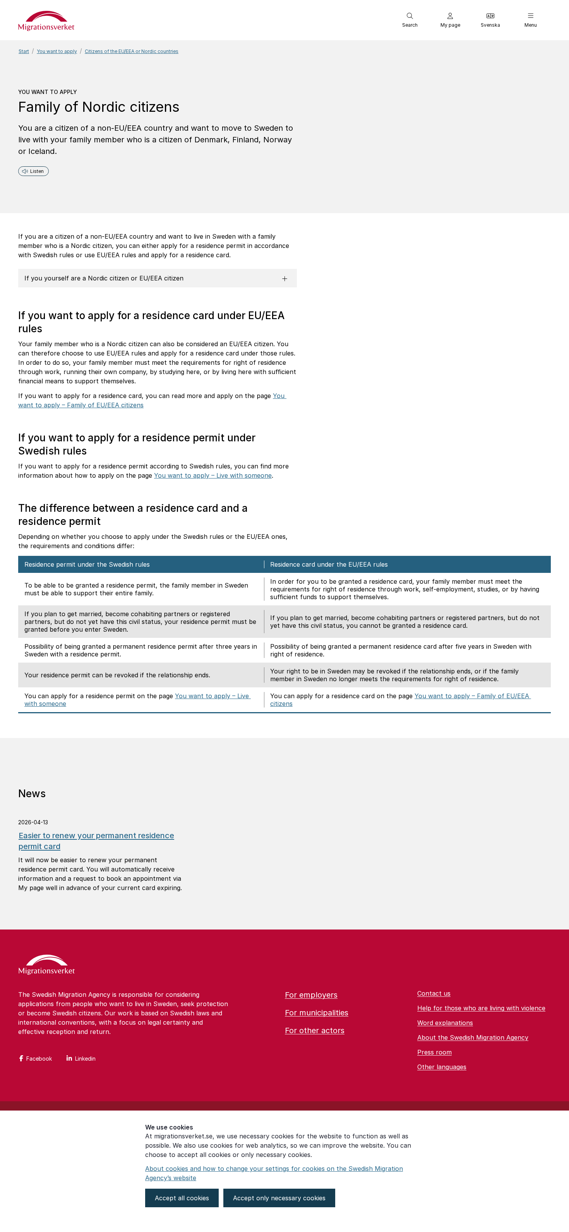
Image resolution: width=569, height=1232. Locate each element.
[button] (410, 20)
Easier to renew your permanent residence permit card (96, 841)
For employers (311, 995)
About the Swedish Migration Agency (472, 1037)
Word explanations (445, 1023)
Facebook (39, 1058)
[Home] (47, 965)
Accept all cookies (182, 1198)
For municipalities (316, 1012)
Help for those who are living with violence (481, 1008)
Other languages (441, 1067)
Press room (434, 1052)
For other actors (314, 1030)
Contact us (434, 993)
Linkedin (85, 1058)
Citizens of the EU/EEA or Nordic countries (131, 51)
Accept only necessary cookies (279, 1198)
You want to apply (57, 51)
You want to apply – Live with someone (213, 475)
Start (24, 51)
